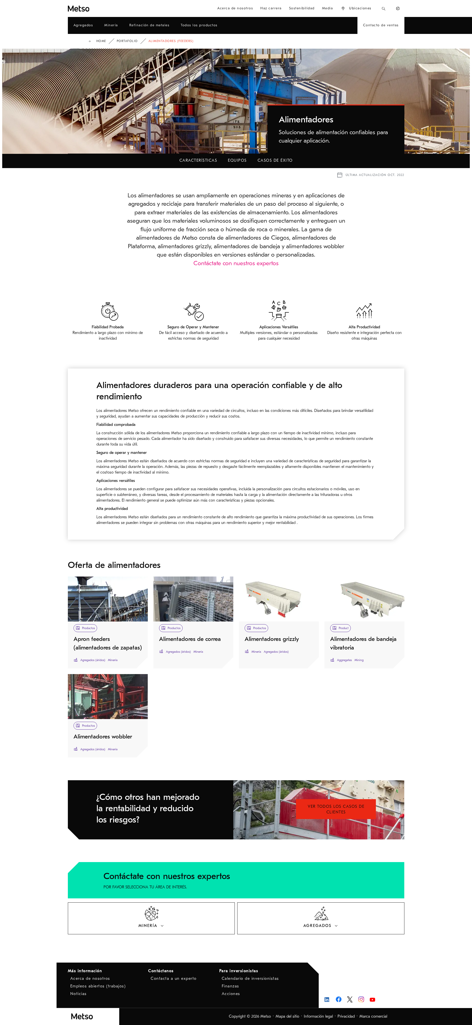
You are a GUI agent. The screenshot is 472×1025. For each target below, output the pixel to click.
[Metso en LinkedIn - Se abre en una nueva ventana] (327, 999)
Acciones (231, 994)
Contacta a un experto (174, 978)
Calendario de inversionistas (250, 978)
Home (101, 41)
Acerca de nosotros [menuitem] (235, 8)
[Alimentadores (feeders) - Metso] (96, 8)
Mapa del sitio (287, 1016)
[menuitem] (356, 8)
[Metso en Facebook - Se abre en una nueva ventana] (338, 999)
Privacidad (346, 1016)
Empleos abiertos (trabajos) (98, 986)
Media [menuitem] (327, 8)
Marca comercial (373, 1016)
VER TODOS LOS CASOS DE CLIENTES (336, 809)
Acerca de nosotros (90, 978)
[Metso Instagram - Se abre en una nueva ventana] (361, 999)
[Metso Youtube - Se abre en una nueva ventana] (372, 999)
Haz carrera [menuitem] (271, 8)
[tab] (151, 918)
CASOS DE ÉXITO (275, 160)
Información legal (318, 1016)
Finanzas (230, 986)
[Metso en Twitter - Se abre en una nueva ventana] (350, 999)
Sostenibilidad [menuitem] (302, 8)
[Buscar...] (383, 8)
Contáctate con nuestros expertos (236, 263)
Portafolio (127, 41)
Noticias (78, 994)
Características (198, 160)
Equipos (237, 160)
